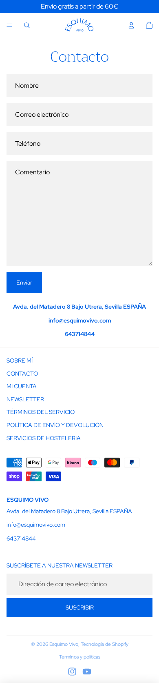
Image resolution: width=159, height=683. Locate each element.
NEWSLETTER (25, 399)
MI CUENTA (22, 386)
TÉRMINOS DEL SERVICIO (41, 412)
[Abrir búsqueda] (27, 25)
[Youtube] (87, 671)
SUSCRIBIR (80, 607)
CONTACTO (22, 373)
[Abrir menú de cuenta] (131, 25)
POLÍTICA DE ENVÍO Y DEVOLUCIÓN (55, 425)
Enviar (24, 282)
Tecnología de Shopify (104, 644)
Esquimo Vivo (63, 644)
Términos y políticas (79, 657)
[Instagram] (72, 671)
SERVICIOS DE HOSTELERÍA (44, 438)
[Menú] (9, 25)
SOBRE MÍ (20, 360)
